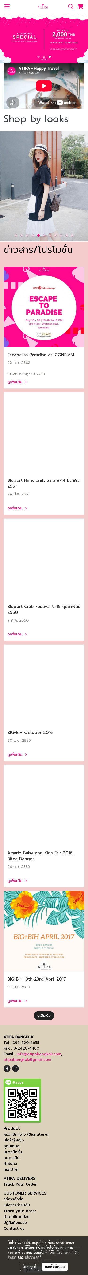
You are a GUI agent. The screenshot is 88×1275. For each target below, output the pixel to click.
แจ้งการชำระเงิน (17, 1205)
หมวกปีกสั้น (13, 1152)
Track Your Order (20, 1184)
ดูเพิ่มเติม (15, 382)
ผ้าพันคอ (10, 1164)
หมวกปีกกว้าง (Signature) (26, 1134)
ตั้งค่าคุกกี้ (29, 1266)
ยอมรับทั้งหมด (55, 1266)
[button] (69, 6)
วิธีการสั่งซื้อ (13, 1199)
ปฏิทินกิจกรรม (15, 1222)
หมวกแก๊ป (11, 1158)
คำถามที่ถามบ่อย (17, 1217)
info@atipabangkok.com (39, 1054)
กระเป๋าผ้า (11, 1169)
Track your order (20, 1211)
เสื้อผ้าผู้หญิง (14, 1140)
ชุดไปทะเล (11, 1146)
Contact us (14, 1228)
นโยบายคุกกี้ (33, 1257)
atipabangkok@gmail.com (27, 1059)
